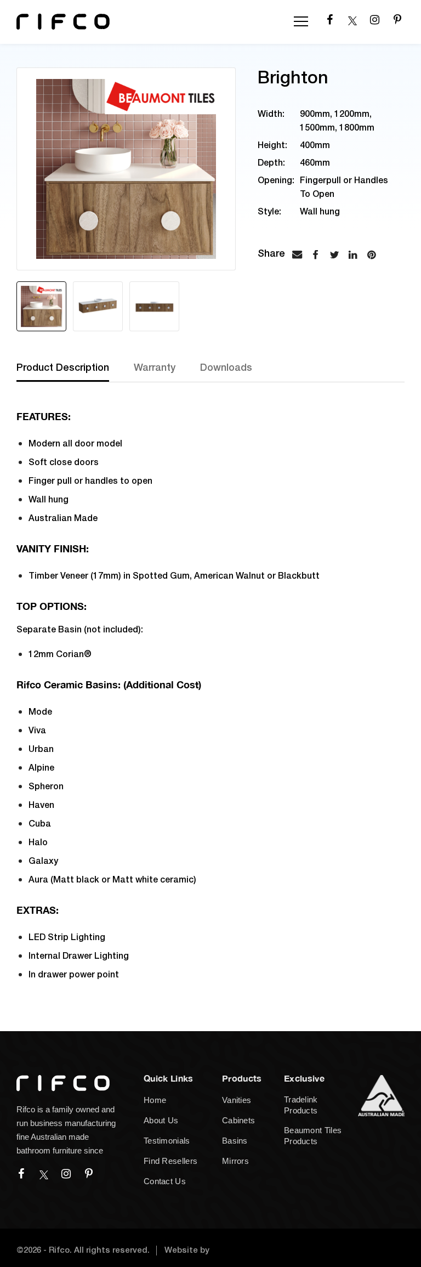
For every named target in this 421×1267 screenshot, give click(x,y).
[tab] (75, 372)
